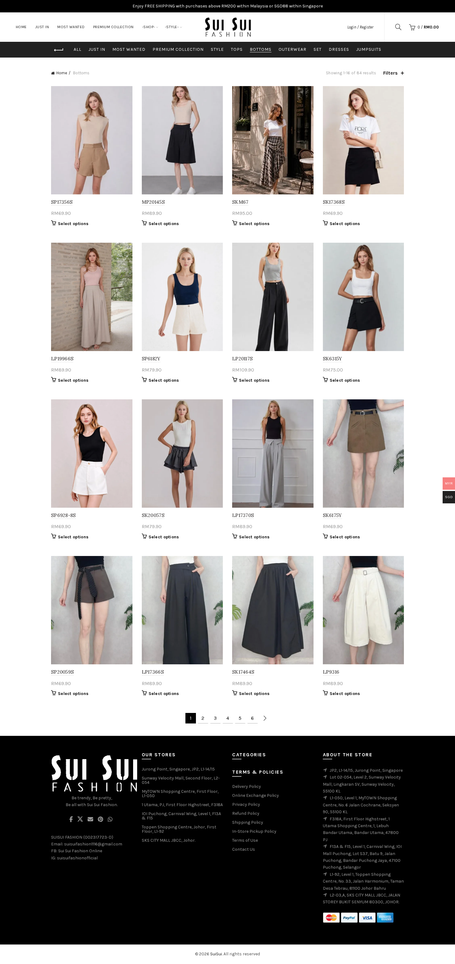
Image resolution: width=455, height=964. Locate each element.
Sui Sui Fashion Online (80, 850)
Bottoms (260, 49)
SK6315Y (332, 359)
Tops (237, 49)
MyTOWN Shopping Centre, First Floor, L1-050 (180, 793)
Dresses (339, 49)
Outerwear (292, 49)
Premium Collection (178, 49)
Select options (73, 223)
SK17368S (333, 202)
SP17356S (61, 202)
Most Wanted (128, 49)
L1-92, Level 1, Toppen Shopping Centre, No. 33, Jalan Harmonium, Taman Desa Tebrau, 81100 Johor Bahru (363, 881)
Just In (97, 49)
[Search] (398, 27)
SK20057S (153, 515)
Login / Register (360, 27)
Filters (390, 73)
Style (217, 49)
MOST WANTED (71, 27)
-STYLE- (172, 27)
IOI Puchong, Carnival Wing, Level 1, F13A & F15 (181, 816)
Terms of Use (245, 840)
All (77, 49)
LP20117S (242, 359)
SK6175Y (332, 515)
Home (21, 27)
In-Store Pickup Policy (254, 831)
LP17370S (243, 515)
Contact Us (243, 849)
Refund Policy (245, 813)
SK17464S (243, 672)
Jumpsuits (368, 49)
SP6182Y (151, 359)
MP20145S (153, 202)
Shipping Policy (247, 822)
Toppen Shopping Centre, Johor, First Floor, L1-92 (179, 829)
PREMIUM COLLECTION (113, 27)
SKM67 (240, 202)
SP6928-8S (63, 515)
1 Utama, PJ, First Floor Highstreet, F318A (182, 804)
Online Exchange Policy (255, 795)
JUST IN (42, 27)
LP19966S (62, 359)
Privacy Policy (246, 804)
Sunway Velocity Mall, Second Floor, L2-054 (181, 780)
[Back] (59, 50)
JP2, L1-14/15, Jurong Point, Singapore (366, 770)
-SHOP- (148, 27)
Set (318, 49)
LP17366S (153, 672)
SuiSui (216, 954)
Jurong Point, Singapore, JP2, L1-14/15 (178, 769)
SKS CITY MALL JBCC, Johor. (168, 840)
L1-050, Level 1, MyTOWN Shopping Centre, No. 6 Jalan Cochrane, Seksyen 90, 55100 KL (361, 804)
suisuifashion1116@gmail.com (93, 844)
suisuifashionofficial (77, 858)
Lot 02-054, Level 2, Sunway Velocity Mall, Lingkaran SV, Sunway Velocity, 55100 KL (362, 784)
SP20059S (62, 672)
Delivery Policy (246, 786)
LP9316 (331, 672)
